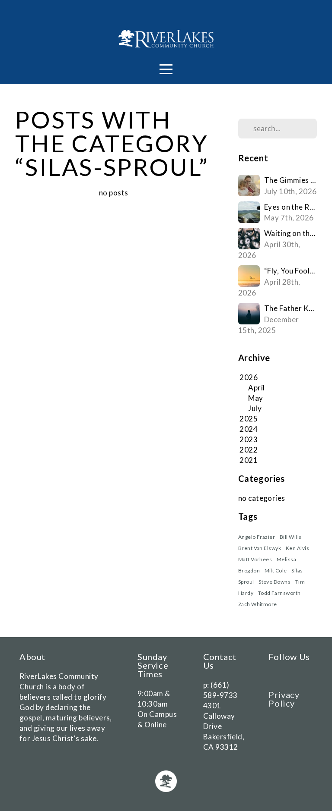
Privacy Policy (283, 698)
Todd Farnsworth (279, 593)
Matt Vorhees (255, 559)
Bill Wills (291, 537)
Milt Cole (276, 570)
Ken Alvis (297, 548)
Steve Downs (274, 581)
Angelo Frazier (256, 537)
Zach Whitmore (257, 604)
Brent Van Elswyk (259, 548)
